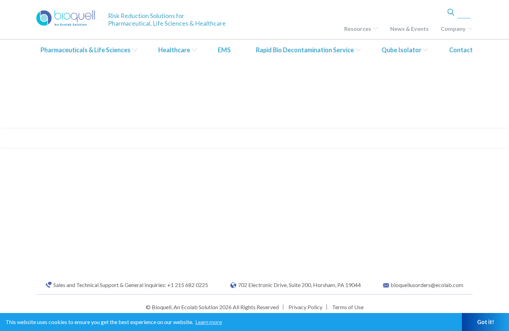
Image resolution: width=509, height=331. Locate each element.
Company (453, 28)
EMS (224, 50)
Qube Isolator (401, 50)
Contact (461, 50)
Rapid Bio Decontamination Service (305, 50)
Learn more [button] (208, 322)
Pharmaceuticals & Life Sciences (86, 50)
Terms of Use (348, 307)
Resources (357, 28)
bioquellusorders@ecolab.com (427, 285)
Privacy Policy (305, 307)
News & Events (409, 28)
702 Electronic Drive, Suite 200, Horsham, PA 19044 (299, 285)
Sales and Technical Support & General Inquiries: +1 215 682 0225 (130, 285)
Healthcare (174, 50)
